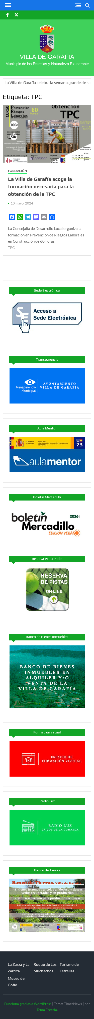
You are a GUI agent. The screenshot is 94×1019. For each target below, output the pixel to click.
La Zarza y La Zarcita (19, 967)
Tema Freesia (47, 1010)
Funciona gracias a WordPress (27, 1004)
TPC (11, 247)
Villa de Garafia (47, 56)
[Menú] (8, 5)
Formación (17, 171)
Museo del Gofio (17, 981)
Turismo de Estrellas (69, 967)
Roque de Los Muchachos (45, 967)
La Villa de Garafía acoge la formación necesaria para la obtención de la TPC (41, 186)
